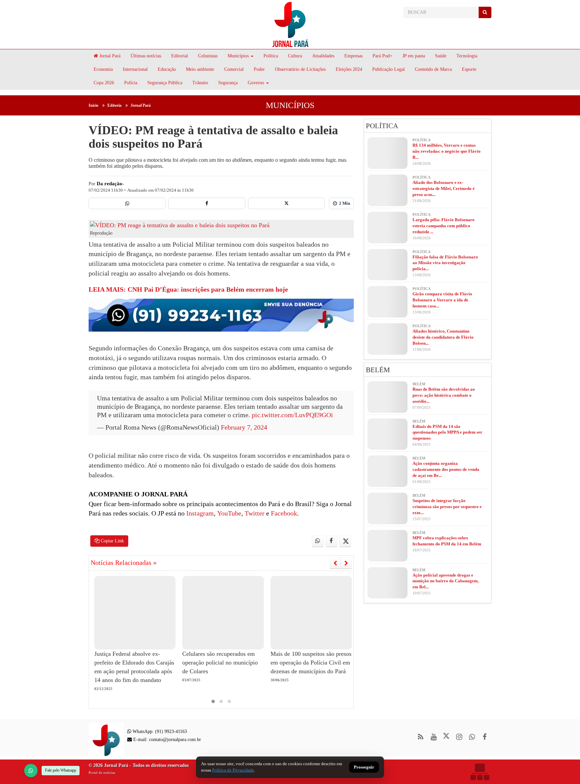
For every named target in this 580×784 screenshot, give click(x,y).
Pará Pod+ (382, 55)
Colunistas (208, 55)
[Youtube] (433, 737)
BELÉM (378, 370)
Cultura (295, 55)
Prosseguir (364, 767)
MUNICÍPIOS (290, 105)
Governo (256, 82)
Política (270, 55)
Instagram (199, 513)
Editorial (179, 55)
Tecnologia (466, 55)
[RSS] (421, 737)
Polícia (130, 82)
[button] (213, 701)
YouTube (228, 513)
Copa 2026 (104, 82)
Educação (167, 69)
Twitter (253, 513)
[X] (286, 203)
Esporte (469, 69)
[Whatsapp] (127, 203)
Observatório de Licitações (300, 69)
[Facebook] (206, 203)
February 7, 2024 (244, 427)
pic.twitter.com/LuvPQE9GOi (292, 415)
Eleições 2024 (349, 69)
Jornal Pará (109, 55)
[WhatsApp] (31, 770)
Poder (259, 69)
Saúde (440, 55)
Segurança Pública (164, 82)
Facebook (283, 513)
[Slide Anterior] (335, 563)
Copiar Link (111, 540)
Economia (103, 69)
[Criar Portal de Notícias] (479, 771)
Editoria (114, 105)
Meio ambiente (200, 69)
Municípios (238, 55)
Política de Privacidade (233, 770)
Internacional (135, 69)
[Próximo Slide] (346, 563)
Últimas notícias (146, 55)
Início (93, 105)
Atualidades (323, 55)
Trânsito (200, 82)
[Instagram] (459, 737)
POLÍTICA (382, 126)
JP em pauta (413, 55)
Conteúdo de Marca (433, 69)
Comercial (234, 69)
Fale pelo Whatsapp (60, 770)
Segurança (228, 82)
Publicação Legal (388, 69)
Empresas (353, 55)
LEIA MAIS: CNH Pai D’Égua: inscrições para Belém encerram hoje (188, 289)
